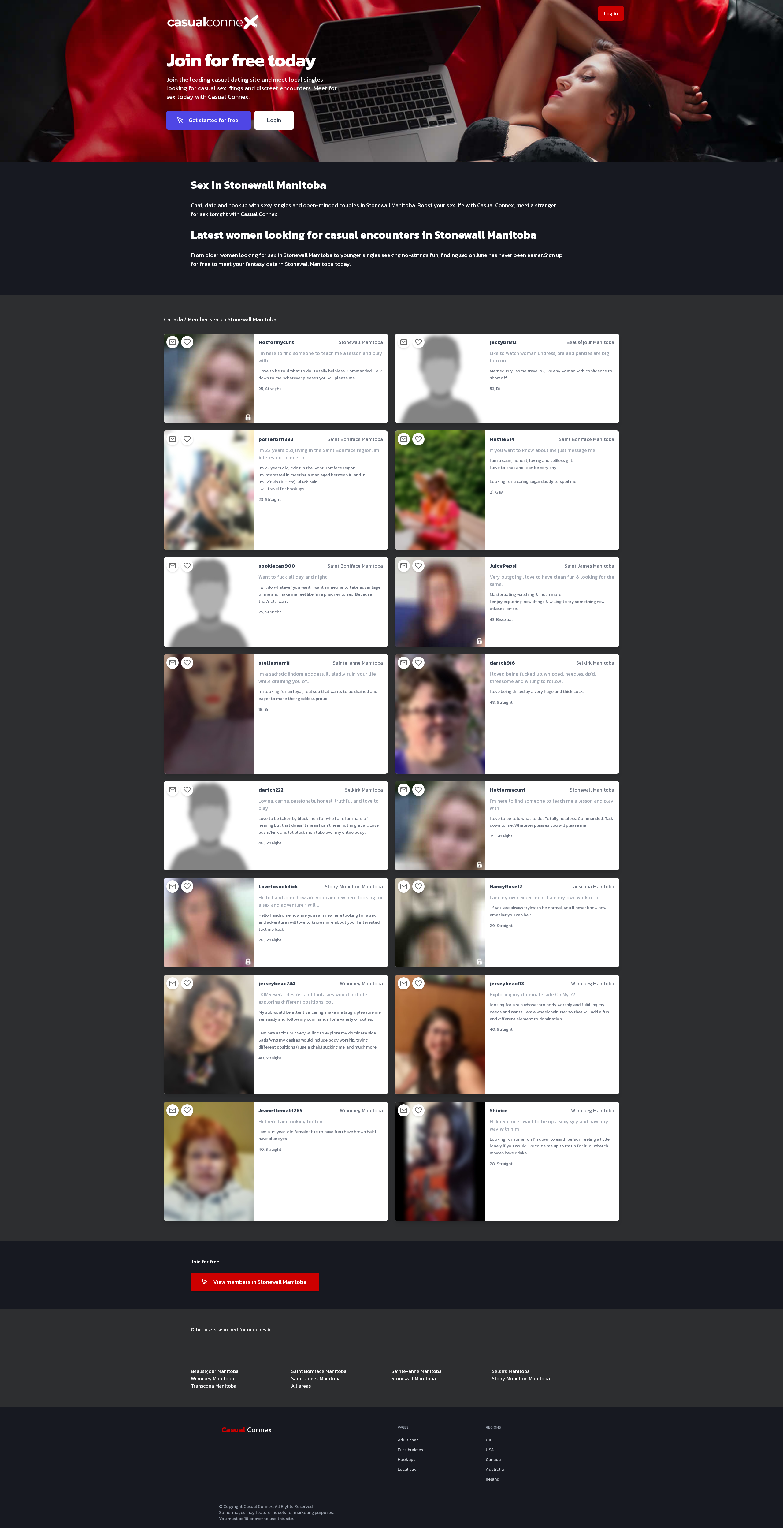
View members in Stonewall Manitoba (259, 1282)
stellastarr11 (274, 662)
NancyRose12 (506, 886)
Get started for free (213, 120)
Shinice (499, 1110)
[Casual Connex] (259, 24)
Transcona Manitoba (213, 1385)
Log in (611, 13)
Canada (173, 319)
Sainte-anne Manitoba (417, 1371)
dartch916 (502, 662)
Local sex (407, 1470)
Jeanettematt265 (280, 1110)
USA (490, 1450)
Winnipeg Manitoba (212, 1378)
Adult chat (408, 1440)
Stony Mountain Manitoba (521, 1378)
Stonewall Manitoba (414, 1378)
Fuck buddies (410, 1450)
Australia (495, 1470)
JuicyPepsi (503, 565)
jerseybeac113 (507, 983)
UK (489, 1440)
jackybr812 (503, 342)
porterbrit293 (275, 439)
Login (274, 120)
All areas (301, 1385)
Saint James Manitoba (316, 1378)
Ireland (492, 1479)
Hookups (406, 1460)
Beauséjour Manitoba (215, 1371)
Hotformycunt (276, 342)
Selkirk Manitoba (511, 1371)
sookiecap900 (276, 565)
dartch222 (271, 789)
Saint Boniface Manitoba (319, 1371)
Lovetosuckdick (278, 886)
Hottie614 (502, 439)
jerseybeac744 (276, 983)
